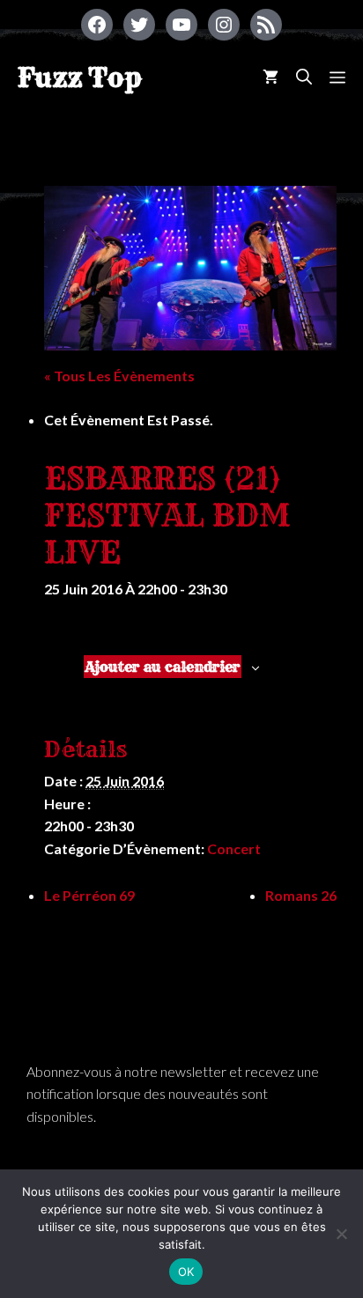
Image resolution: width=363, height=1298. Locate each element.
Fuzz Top (80, 77)
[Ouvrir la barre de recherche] (304, 77)
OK (186, 1272)
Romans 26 (301, 895)
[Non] (341, 1234)
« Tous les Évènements (119, 375)
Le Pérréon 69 (89, 895)
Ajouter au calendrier (163, 666)
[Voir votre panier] (270, 77)
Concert (234, 848)
